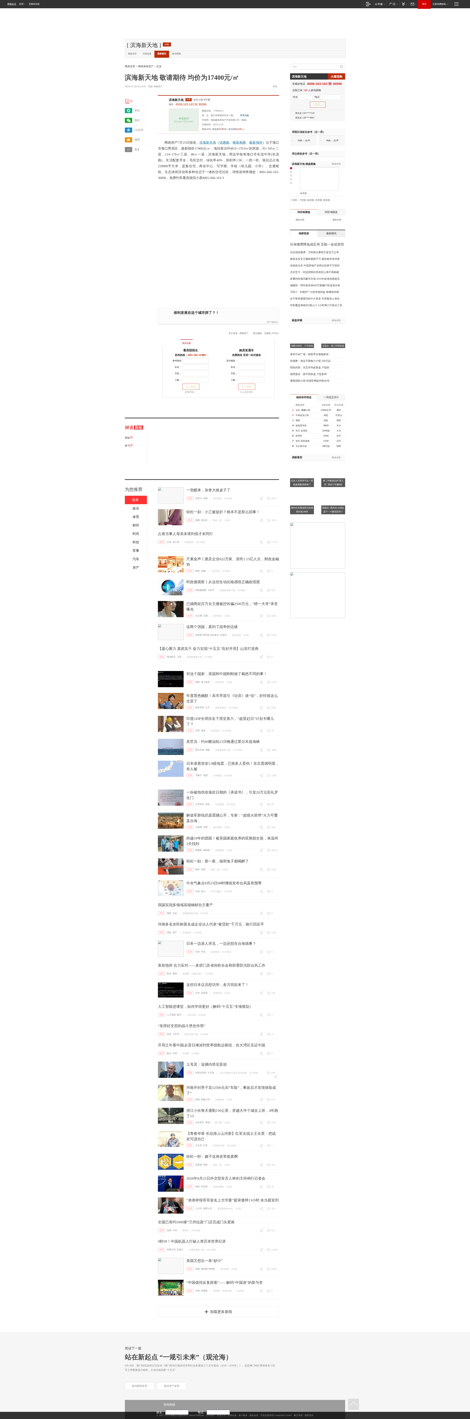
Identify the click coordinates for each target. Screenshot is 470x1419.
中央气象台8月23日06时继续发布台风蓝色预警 (224, 883)
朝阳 (339, 420)
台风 (197, 891)
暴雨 (175, 973)
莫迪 (203, 730)
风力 (203, 891)
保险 (197, 1099)
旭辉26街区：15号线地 (302, 346)
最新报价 (255, 142)
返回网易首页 (139, 1386)
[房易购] (171, 340)
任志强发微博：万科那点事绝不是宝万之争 (314, 252)
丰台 (339, 425)
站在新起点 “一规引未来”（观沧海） (178, 1357)
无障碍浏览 (34, 4)
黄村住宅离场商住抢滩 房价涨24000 (302, 510)
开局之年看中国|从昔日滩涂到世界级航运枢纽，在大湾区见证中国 (211, 1045)
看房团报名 (190, 350)
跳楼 (197, 520)
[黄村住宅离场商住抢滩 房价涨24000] (302, 490)
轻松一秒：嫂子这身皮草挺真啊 (212, 1156)
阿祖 (205, 1164)
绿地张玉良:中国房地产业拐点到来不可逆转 (315, 265)
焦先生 (204, 520)
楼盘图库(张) (219, 129)
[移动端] (368, 4)
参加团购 (176, 53)
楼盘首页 (132, 53)
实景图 (318, 200)
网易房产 (158, 86)
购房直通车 (246, 350)
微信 (137, 120)
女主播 (198, 615)
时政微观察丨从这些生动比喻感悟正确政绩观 (223, 582)
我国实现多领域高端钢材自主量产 (185, 905)
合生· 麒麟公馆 (303, 410)
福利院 (206, 850)
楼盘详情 (206, 129)
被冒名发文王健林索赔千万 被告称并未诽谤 (315, 259)
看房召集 (186, 343)
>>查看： (294, 200)
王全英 (198, 1145)
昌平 (339, 436)
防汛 (169, 973)
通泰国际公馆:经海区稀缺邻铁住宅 (309, 380)
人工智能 (171, 1014)
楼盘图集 (304, 164)
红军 (205, 1145)
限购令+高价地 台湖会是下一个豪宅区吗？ (333, 510)
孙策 (203, 869)
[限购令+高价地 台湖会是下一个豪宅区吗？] (333, 490)
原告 (207, 804)
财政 (197, 571)
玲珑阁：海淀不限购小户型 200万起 (310, 361)
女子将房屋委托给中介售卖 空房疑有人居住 (315, 298)
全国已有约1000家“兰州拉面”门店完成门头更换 (196, 1222)
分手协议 (199, 804)
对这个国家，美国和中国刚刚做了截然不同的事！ (226, 674)
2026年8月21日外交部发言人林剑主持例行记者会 (225, 1178)
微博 (137, 139)
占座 (169, 542)
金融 (203, 571)
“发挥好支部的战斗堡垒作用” (181, 1026)
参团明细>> (190, 392)
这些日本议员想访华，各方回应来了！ (217, 985)
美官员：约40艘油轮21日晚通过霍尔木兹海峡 (223, 742)
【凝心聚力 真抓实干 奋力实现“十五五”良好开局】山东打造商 (208, 649)
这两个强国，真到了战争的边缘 (212, 627)
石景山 (338, 415)
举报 (275, 86)
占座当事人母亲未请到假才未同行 (185, 534)
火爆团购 (336, 76)
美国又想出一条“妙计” (204, 1261)
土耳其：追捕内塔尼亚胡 (206, 1064)
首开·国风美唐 (303, 441)
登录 (424, 4)
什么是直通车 (246, 392)
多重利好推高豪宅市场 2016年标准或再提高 (315, 278)
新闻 (190, 498)
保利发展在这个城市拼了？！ (196, 313)
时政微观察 (200, 590)
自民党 (204, 993)
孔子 (207, 707)
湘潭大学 (207, 1208)
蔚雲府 (299, 436)
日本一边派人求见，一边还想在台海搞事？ (221, 943)
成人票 (176, 542)
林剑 (197, 1186)
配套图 (326, 200)
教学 (179, 1014)
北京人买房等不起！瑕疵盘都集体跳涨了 (302, 482)
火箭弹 (198, 827)
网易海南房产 (145, 66)
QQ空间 (139, 130)
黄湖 (207, 1122)
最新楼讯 (161, 53)
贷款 (169, 932)
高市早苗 (199, 707)
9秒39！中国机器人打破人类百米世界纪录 (192, 1241)
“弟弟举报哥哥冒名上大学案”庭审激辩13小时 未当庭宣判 (232, 1200)
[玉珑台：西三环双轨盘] (333, 328)
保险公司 (205, 1099)
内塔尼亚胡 (200, 1072)
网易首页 (11, 4)
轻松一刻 (217, 520)
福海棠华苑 (301, 425)
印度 (197, 730)
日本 (197, 951)
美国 (205, 498)
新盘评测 (297, 320)
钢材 (169, 913)
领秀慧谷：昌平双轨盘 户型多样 (308, 374)
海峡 (207, 750)
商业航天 (171, 657)
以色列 (223, 635)
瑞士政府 (205, 682)
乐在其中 (199, 1122)
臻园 (298, 420)
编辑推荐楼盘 (304, 397)
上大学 (198, 1208)
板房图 (310, 200)
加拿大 (198, 498)
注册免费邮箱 (439, 4)
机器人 (180, 1249)
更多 (137, 149)
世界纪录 (171, 1249)
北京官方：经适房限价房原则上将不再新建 (314, 272)
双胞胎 (198, 850)
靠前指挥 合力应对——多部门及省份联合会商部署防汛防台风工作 (211, 965)
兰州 (175, 1230)
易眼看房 (297, 457)
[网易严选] (392, 4)
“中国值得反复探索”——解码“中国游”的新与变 (224, 1282)
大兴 (339, 430)
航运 (169, 1053)
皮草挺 (198, 1164)
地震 (205, 775)
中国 (175, 1053)
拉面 (169, 1230)
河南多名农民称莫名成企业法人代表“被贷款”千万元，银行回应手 (211, 924)
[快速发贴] (127, 101)
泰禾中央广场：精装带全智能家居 (309, 354)
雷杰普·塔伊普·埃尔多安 (207, 635)
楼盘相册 (239, 142)
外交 (203, 951)
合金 (175, 913)
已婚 (205, 615)
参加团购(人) (236, 129)
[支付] (404, 4)
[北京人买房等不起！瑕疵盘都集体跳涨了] (302, 463)
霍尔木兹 (199, 750)
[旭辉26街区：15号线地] (302, 328)
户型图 (302, 200)
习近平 (211, 590)
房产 (175, 932)
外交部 (204, 1186)
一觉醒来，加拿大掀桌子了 (208, 490)
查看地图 (244, 115)
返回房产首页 (171, 1386)
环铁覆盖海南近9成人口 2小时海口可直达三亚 (316, 305)
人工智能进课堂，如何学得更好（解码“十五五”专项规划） (205, 1006)
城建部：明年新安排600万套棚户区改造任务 (315, 285)
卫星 (179, 657)
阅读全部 (336, 164)
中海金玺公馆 (302, 415)
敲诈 (197, 869)
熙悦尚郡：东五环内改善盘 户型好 (309, 367)
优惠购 (224, 142)
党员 (169, 1034)
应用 (21, 4)
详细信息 (147, 53)
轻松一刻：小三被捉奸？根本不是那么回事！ (223, 512)
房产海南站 (272, 322)
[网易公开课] (379, 4)
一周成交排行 (331, 397)
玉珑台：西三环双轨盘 (333, 346)
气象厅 (198, 775)
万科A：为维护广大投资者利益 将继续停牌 (314, 292)
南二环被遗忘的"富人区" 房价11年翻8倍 (333, 482)
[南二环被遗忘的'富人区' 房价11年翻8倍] (333, 463)
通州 (339, 410)
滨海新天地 (176, 99)
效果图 (303, 193)
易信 (137, 110)
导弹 (205, 827)
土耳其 (211, 1072)
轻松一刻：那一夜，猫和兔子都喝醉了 (217, 861)
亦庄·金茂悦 (301, 430)
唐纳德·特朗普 (208, 1269)
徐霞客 (204, 1290)
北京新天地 (301, 446)
